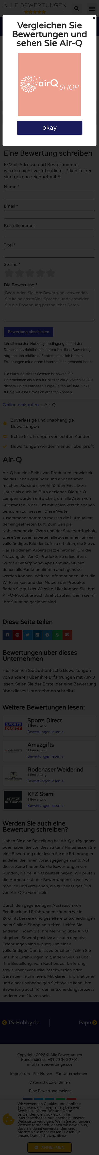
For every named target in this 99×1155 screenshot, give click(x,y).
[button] (94, 18)
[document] (49, 577)
